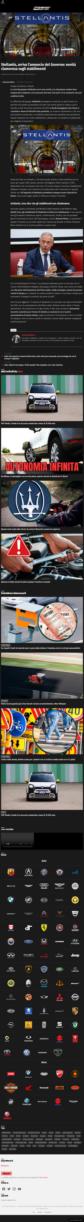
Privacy (39, 1212)
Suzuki (42, 1146)
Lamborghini (7, 1139)
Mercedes (76, 1139)
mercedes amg (21, 1142)
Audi (44, 1132)
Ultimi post (21, 330)
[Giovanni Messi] (16, 343)
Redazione (5, 1166)
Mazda (58, 1139)
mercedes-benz (8, 1142)
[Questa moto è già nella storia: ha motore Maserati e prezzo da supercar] (42, 504)
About (13, 330)
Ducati (78, 1132)
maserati (49, 1139)
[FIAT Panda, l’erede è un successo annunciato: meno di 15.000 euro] (42, 398)
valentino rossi (61, 1146)
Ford (18, 1136)
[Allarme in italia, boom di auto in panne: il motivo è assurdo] (42, 557)
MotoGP (4, 701)
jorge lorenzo (60, 1136)
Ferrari (5, 1136)
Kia (79, 1136)
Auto (20, 371)
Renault (14, 1146)
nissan (63, 1142)
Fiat (12, 1136)
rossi (22, 1146)
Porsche (5, 1146)
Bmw (58, 1132)
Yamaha (13, 1149)
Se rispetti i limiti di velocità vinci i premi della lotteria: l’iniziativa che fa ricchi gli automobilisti (40, 648)
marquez (40, 1139)
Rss (34, 1212)
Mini (31, 1142)
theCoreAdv (44, 1178)
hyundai (35, 1136)
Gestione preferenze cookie (76, 1220)
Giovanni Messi (28, 335)
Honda (26, 1136)
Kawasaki (71, 1136)
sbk (29, 1146)
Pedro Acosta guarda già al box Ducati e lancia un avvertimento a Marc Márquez (33, 704)
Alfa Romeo (6, 1132)
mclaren (66, 1139)
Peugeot (78, 1142)
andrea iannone (34, 1132)
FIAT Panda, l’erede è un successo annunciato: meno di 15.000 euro (28, 423)
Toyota (50, 1146)
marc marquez (28, 1139)
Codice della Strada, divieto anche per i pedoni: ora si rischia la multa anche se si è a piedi (38, 759)
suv (35, 1146)
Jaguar (43, 1136)
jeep (50, 1136)
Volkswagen (73, 1146)
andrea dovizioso (20, 1132)
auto (51, 1132)
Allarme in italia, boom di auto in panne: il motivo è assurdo (25, 582)
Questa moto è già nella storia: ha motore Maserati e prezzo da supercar (30, 529)
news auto (53, 1142)
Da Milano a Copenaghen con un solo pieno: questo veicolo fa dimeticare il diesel (34, 476)
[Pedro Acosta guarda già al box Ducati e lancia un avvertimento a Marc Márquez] (42, 676)
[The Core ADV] (6, 1175)
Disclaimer (48, 1212)
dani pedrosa (68, 1132)
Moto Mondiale (41, 1142)
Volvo (5, 1149)
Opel (70, 1142)
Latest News (5, 645)
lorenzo (17, 1139)
